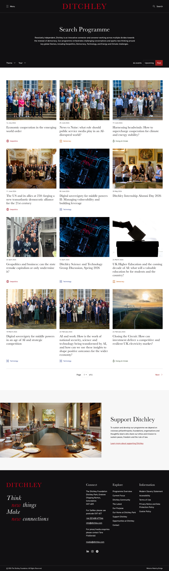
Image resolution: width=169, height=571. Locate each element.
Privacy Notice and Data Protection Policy (149, 505)
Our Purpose (118, 508)
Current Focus (119, 495)
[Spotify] (97, 551)
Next (157, 374)
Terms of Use (145, 499)
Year (21, 63)
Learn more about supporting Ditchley (127, 443)
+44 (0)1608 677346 (94, 518)
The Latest (117, 504)
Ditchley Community (121, 499)
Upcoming (149, 63)
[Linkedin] (87, 551)
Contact (116, 525)
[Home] (84, 6)
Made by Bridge (157, 568)
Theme (9, 63)
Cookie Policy (145, 511)
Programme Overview (122, 491)
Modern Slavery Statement (151, 491)
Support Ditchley (120, 516)
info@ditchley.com (94, 523)
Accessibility (144, 495)
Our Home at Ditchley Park (124, 512)
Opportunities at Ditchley (123, 520)
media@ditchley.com (95, 542)
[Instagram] (92, 551)
